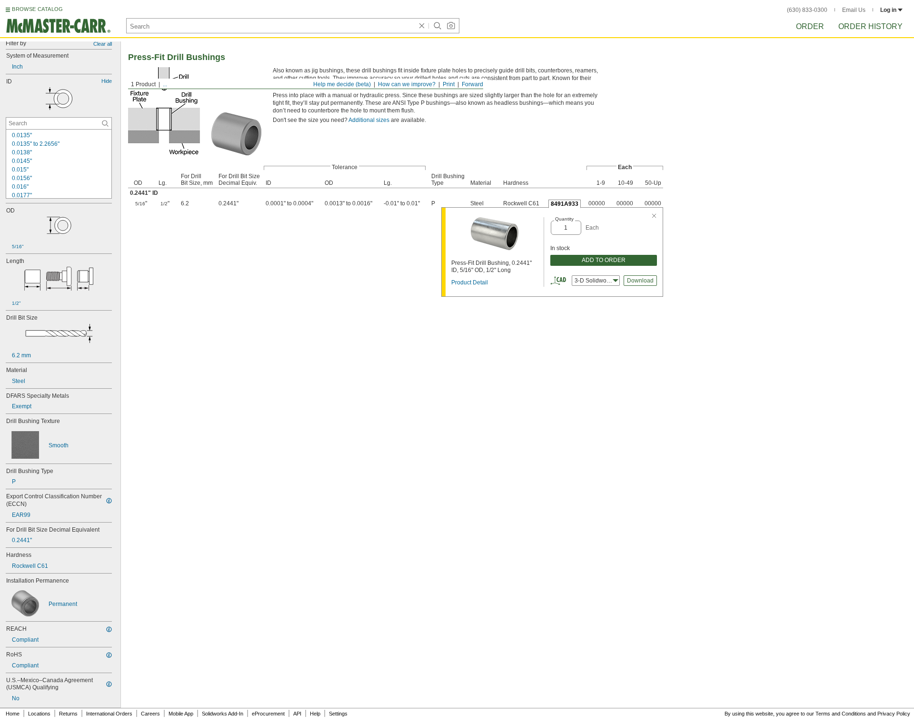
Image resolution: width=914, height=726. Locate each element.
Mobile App (181, 713)
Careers (150, 713)
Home (13, 713)
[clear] (422, 26)
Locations (39, 713)
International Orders (109, 713)
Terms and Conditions (840, 713)
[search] (105, 123)
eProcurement (268, 713)
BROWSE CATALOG (37, 9)
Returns (68, 713)
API (297, 713)
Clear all (102, 44)
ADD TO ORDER (604, 260)
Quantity (564, 219)
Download (640, 280)
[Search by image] (451, 25)
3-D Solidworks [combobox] (594, 280)
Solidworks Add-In (222, 713)
